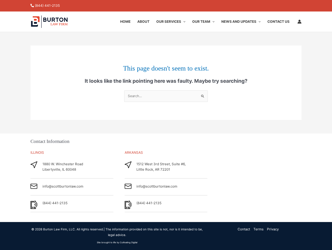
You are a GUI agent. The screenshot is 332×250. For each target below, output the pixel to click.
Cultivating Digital (128, 242)
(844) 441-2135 (47, 5)
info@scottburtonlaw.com (62, 186)
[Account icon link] (299, 22)
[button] (183, 22)
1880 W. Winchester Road (62, 164)
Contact (244, 229)
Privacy (273, 229)
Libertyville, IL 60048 (59, 169)
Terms (258, 229)
